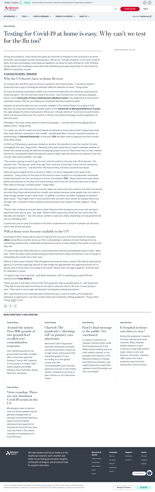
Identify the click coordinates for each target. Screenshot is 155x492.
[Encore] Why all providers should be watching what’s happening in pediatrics (62, 2)
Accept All (143, 487)
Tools (24, 16)
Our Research (9, 16)
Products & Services (64, 16)
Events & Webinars (41, 16)
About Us (83, 16)
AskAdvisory (144, 16)
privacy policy (47, 485)
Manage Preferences (124, 487)
